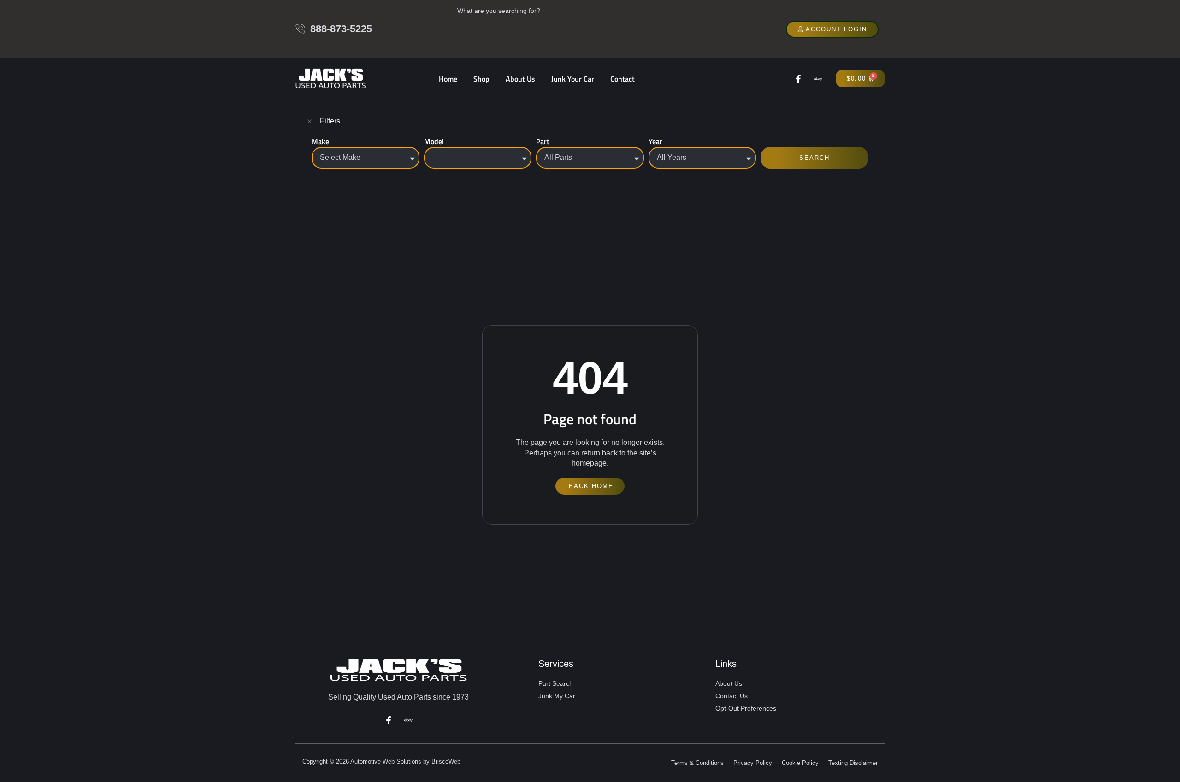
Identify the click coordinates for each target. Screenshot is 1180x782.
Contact (622, 78)
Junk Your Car (572, 78)
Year (655, 141)
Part (542, 141)
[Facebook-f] (798, 78)
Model (434, 141)
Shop (481, 78)
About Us (520, 78)
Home (448, 78)
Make (320, 141)
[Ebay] (818, 78)
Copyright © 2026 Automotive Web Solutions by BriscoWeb (381, 761)
